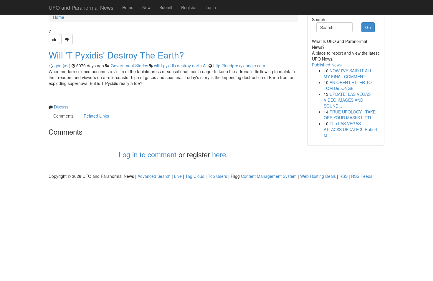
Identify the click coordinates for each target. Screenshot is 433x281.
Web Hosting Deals (318, 176)
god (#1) (62, 65)
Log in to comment (147, 154)
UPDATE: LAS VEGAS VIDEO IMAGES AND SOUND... (347, 100)
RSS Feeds (361, 176)
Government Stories (129, 65)
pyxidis (169, 65)
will (157, 65)
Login (211, 7)
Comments (63, 116)
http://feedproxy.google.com (239, 65)
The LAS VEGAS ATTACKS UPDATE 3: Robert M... (350, 129)
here (219, 154)
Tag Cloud (194, 176)
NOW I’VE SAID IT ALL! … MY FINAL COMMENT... (351, 73)
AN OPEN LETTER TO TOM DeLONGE (348, 85)
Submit (165, 7)
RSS (343, 176)
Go (368, 27)
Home (127, 7)
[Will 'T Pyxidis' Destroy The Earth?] (54, 39)
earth (197, 65)
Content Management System (269, 176)
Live (178, 176)
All (205, 65)
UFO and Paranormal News (81, 7)
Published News (327, 65)
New (146, 7)
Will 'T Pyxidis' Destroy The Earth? (116, 54)
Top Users (217, 176)
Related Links (96, 116)
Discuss (61, 107)
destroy (184, 65)
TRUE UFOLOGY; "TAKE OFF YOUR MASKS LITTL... (350, 115)
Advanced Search (154, 176)
